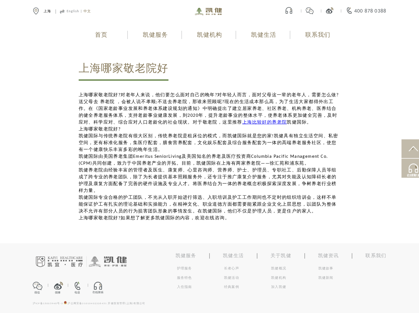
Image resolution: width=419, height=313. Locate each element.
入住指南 (184, 287)
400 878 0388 (370, 11)
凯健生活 (263, 35)
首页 (101, 35)
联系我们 (318, 35)
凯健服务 (155, 35)
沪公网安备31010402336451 (87, 303)
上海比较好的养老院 (264, 122)
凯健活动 (231, 278)
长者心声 (231, 268)
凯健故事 (325, 268)
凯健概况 (278, 268)
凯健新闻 (325, 278)
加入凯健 (278, 287)
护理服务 (184, 268)
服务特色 (184, 278)
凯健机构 (209, 35)
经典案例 (231, 287)
